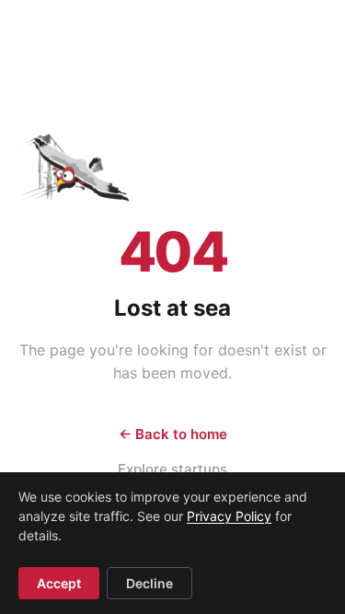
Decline (149, 583)
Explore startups (172, 469)
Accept (59, 583)
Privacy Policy (229, 516)
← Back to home (173, 434)
